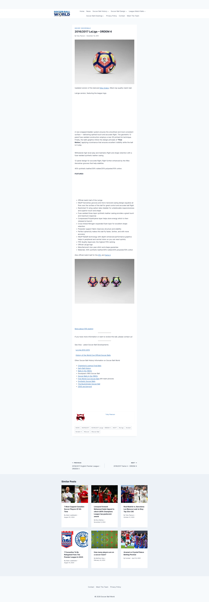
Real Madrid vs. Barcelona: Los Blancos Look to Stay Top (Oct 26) (134, 509)
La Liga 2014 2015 (83, 350)
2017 (115, 428)
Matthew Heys (100, 558)
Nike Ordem (104, 88)
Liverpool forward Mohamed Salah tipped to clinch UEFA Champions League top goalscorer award (104, 511)
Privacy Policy (111, 16)
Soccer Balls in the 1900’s (88, 376)
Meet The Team (133, 16)
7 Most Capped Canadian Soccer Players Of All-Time (74, 509)
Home (82, 11)
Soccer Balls (86, 28)
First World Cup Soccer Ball (89, 379)
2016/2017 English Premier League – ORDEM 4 (86, 466)
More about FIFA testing (84, 329)
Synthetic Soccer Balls (86, 381)
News (88, 11)
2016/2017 (85, 428)
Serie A (108, 255)
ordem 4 (79, 432)
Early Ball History (84, 368)
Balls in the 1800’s (85, 371)
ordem (128, 428)
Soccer (77, 28)
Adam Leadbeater (71, 515)
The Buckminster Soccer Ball (89, 384)
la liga (121, 428)
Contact (122, 16)
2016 (77, 428)
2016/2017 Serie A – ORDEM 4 (125, 464)
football (127, 558)
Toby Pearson (80, 36)
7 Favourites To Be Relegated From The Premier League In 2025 (73, 554)
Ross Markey (100, 520)
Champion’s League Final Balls (89, 366)
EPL (99, 255)
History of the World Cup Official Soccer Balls (93, 355)
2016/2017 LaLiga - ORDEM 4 (101, 428)
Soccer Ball (95, 432)
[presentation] (74, 494)
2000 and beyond (85, 387)
